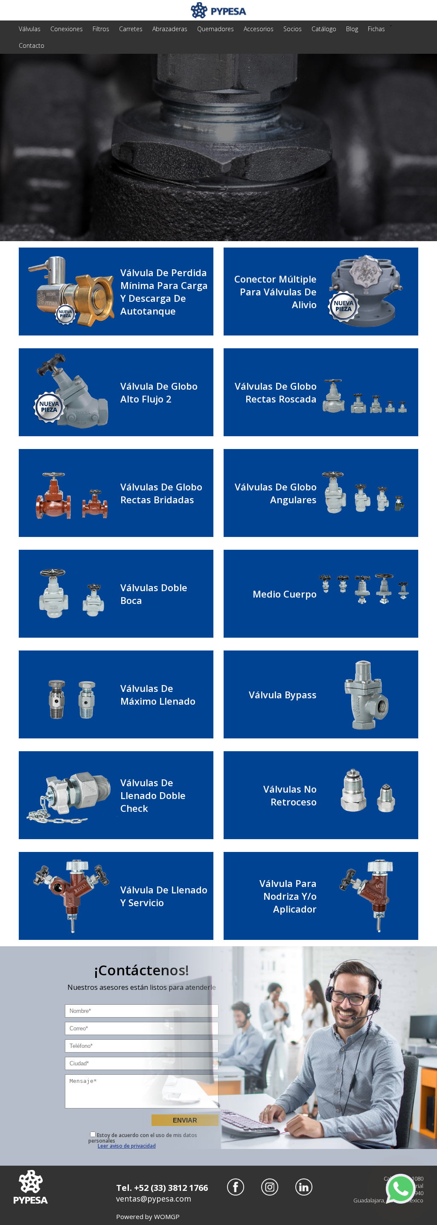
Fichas (376, 29)
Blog (352, 29)
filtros (101, 29)
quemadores (215, 29)
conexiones (66, 29)
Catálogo (324, 29)
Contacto (31, 45)
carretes (131, 29)
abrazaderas (169, 29)
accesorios (259, 29)
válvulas (30, 29)
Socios (292, 29)
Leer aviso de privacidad (127, 1146)
